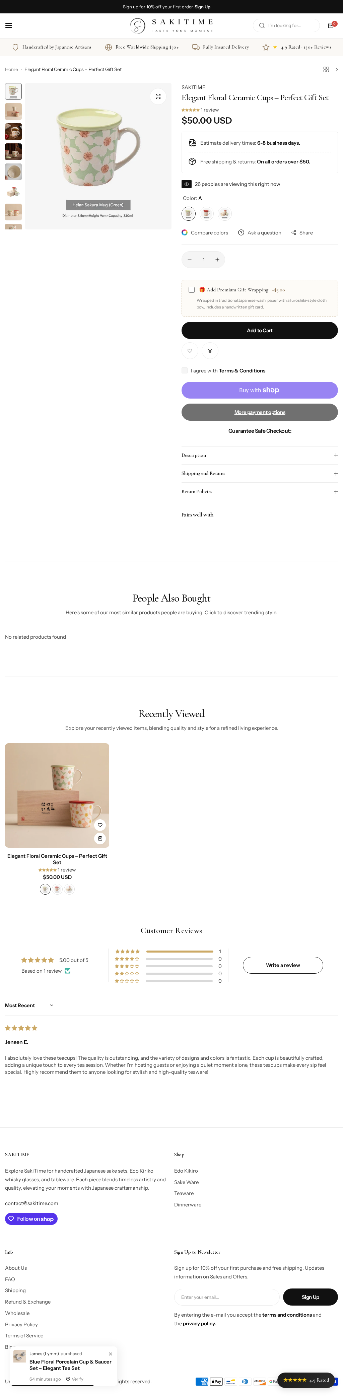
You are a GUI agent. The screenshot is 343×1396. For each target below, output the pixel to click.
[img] (21, 1028)
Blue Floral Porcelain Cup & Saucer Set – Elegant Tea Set (70, 1364)
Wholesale (17, 1313)
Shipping (15, 1290)
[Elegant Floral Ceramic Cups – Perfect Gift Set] (57, 795)
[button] (191, 110)
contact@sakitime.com (31, 1203)
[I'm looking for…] (262, 25)
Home (11, 69)
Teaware (184, 1193)
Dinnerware (187, 1204)
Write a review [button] (283, 965)
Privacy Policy (21, 1324)
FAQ (10, 1279)
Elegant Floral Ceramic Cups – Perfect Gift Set (57, 859)
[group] (98, 156)
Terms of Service (24, 1335)
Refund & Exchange (28, 1302)
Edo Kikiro (186, 1171)
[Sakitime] (171, 25)
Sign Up (310, 1297)
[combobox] (286, 25)
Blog (10, 1347)
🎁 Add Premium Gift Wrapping (242, 290)
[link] (110, 1354)
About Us (16, 1268)
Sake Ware (186, 1182)
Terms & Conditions (242, 370)
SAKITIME (194, 87)
